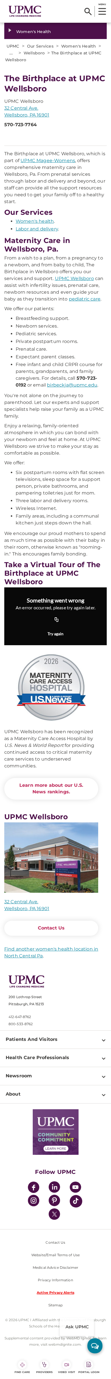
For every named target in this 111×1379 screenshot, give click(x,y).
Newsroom (19, 1075)
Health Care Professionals (37, 1057)
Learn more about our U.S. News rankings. (51, 788)
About (13, 1094)
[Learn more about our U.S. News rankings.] (51, 687)
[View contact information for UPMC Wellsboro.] (51, 857)
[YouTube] (75, 1188)
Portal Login (88, 1372)
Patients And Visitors (31, 1039)
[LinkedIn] (54, 1188)
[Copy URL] (56, 619)
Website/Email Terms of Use (55, 1255)
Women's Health (33, 31)
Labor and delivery (37, 229)
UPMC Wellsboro (74, 278)
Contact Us (51, 928)
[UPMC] (25, 11)
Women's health (35, 221)
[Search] (88, 11)
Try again (55, 633)
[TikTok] (76, 1201)
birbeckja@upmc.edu (72, 385)
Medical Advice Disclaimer (55, 1267)
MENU (102, 4)
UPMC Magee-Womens (47, 160)
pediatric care (84, 299)
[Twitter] (54, 1214)
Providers (44, 1372)
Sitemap (55, 1305)
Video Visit (66, 1372)
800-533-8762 (21, 1024)
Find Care (22, 1372)
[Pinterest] (54, 1201)
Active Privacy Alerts (55, 1292)
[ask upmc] (94, 1345)
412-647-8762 (20, 1017)
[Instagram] (33, 1201)
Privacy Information (55, 1280)
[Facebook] (33, 1188)
